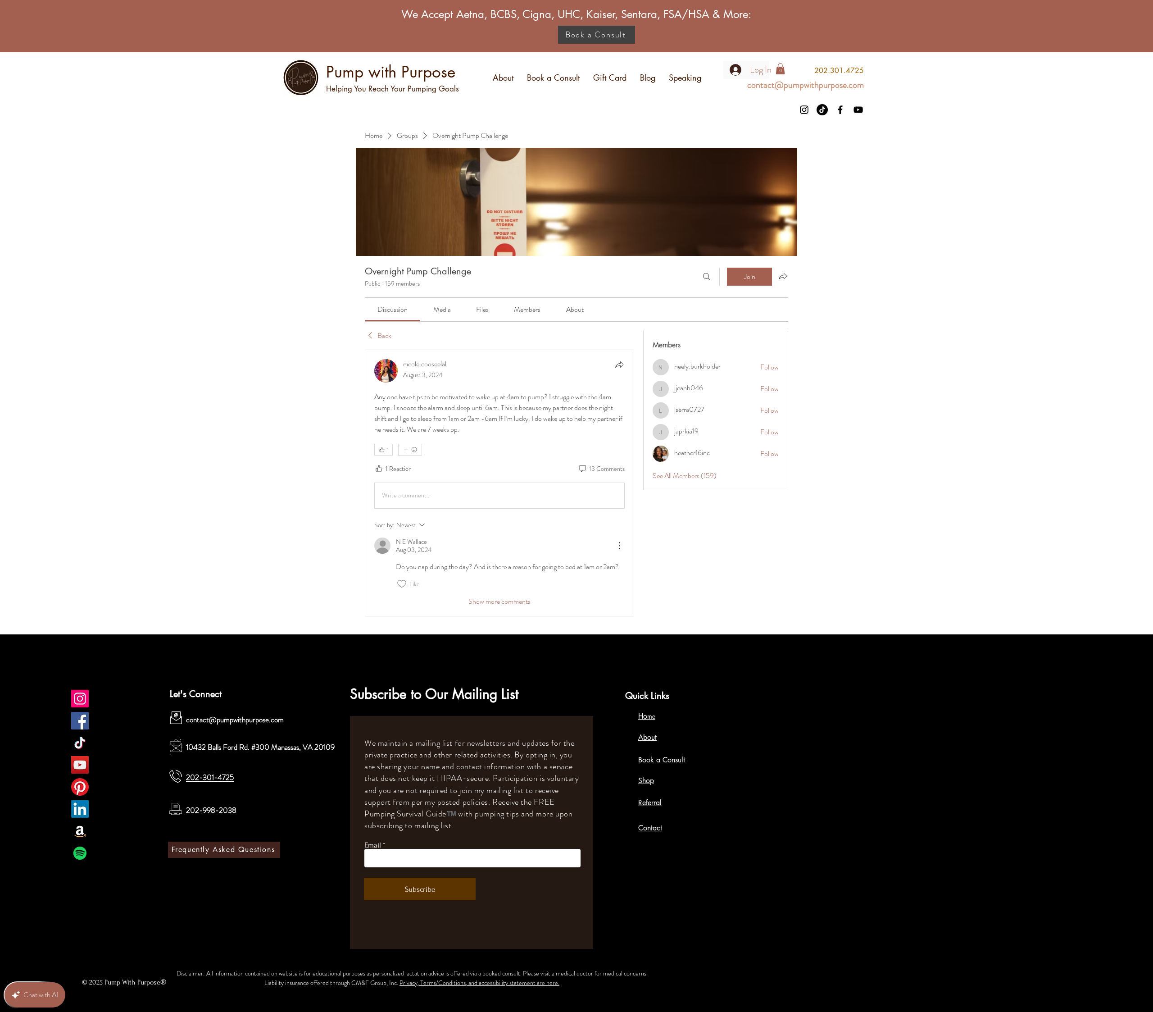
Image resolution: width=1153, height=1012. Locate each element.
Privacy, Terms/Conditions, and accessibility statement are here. (479, 982)
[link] (392, 309)
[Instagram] (804, 109)
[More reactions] (410, 450)
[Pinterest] (80, 787)
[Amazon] (80, 831)
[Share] (619, 364)
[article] (499, 483)
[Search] (706, 277)
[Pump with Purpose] (80, 698)
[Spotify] (80, 853)
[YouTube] (858, 109)
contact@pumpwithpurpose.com (235, 719)
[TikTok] (822, 109)
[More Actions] (619, 545)
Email (372, 845)
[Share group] (782, 276)
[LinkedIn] (80, 809)
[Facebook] (840, 109)
